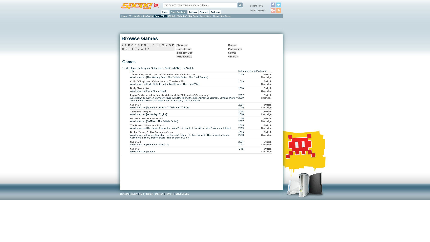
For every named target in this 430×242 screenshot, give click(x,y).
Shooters (182, 45)
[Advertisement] (297, 68)
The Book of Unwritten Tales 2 (147, 125)
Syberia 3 (135, 104)
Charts (216, 16)
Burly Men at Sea (139, 88)
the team (159, 194)
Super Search (256, 6)
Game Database (178, 12)
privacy (134, 194)
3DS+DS (171, 16)
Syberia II (135, 141)
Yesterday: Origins (140, 111)
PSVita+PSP (182, 16)
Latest (124, 16)
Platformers (235, 49)
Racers (232, 45)
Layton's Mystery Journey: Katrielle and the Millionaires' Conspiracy (169, 95)
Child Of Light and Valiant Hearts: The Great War (157, 81)
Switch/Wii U (160, 16)
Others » (233, 56)
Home (165, 12)
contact (149, 194)
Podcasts (215, 12)
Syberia (134, 148)
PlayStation (148, 16)
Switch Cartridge (266, 75)
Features (204, 12)
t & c (141, 194)
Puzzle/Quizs (184, 56)
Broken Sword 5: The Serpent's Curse (151, 132)
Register (261, 10)
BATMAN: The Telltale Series (146, 118)
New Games (226, 16)
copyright (124, 194)
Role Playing (184, 49)
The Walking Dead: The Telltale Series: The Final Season (162, 74)
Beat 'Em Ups (184, 52)
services (169, 194)
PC (130, 16)
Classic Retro (205, 16)
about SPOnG (182, 194)
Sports (232, 52)
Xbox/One (137, 16)
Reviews (193, 12)
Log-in (253, 10)
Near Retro (193, 16)
